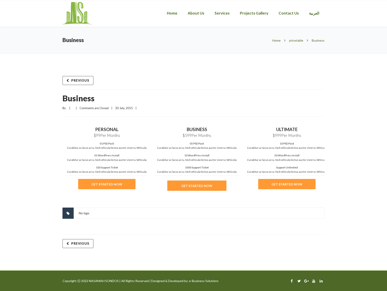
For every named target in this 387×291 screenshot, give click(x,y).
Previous (80, 80)
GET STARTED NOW (106, 184)
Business (78, 98)
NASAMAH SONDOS (104, 281)
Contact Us (289, 13)
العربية (314, 13)
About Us (196, 13)
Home (172, 13)
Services (222, 13)
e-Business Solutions (204, 281)
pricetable (296, 40)
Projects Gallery (254, 13)
